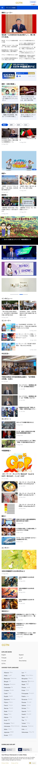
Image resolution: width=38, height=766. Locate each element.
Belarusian (10, 678)
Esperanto (9, 699)
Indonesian (11, 726)
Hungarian (9, 723)
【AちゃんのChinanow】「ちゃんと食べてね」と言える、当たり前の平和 (28, 98)
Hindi (7, 720)
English (4, 655)
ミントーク (6, 320)
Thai (24, 720)
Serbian (26, 705)
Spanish (26, 711)
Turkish (26, 723)
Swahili (26, 714)
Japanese (9, 732)
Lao (24, 672)
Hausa (7, 714)
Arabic (7, 675)
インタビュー (6, 298)
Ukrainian (27, 726)
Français (4, 657)
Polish (25, 690)
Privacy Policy (5, 763)
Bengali (7, 681)
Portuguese (28, 693)
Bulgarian (9, 684)
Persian (26, 687)
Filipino (8, 702)
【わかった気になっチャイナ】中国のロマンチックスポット (10, 98)
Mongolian (27, 678)
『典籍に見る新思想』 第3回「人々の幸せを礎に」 (9, 115)
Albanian (8, 672)
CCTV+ (4, 663)
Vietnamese (28, 732)
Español (21, 655)
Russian (26, 702)
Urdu (24, 729)
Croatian (9, 690)
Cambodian (8, 687)
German (8, 708)
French (8, 705)
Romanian (27, 699)
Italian (8, 729)
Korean (8, 735)
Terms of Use (14, 763)
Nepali (25, 684)
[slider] (19, 76)
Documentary (22, 660)
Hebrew (8, 717)
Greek (8, 711)
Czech (7, 693)
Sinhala (26, 708)
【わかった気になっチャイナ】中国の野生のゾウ (28, 115)
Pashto (25, 696)
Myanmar (28, 681)
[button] (14, 294)
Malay (27, 675)
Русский (4, 660)
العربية (20, 657)
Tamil (25, 717)
